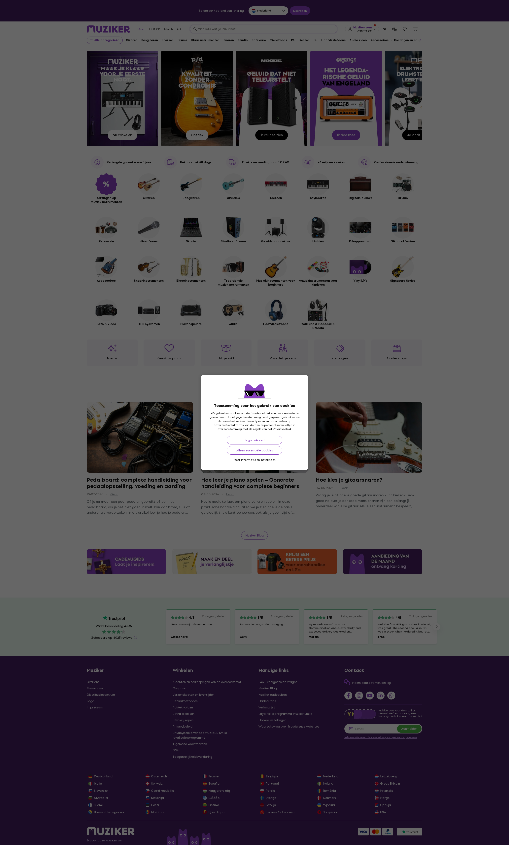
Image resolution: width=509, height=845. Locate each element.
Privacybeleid (282, 429)
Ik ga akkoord (254, 440)
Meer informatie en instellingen (255, 460)
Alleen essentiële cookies (254, 450)
